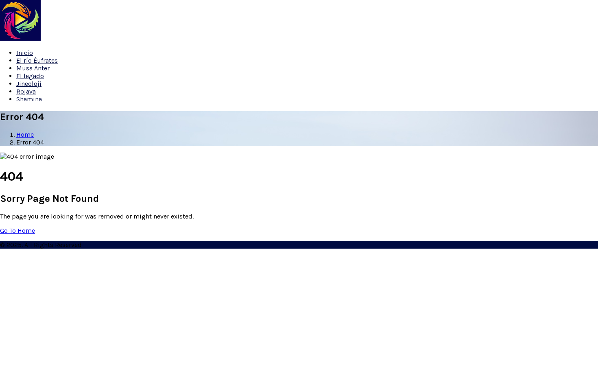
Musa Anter (33, 68)
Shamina (29, 99)
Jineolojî (28, 83)
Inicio (24, 53)
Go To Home (17, 230)
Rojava (26, 91)
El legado (30, 76)
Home (25, 134)
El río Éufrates (37, 60)
